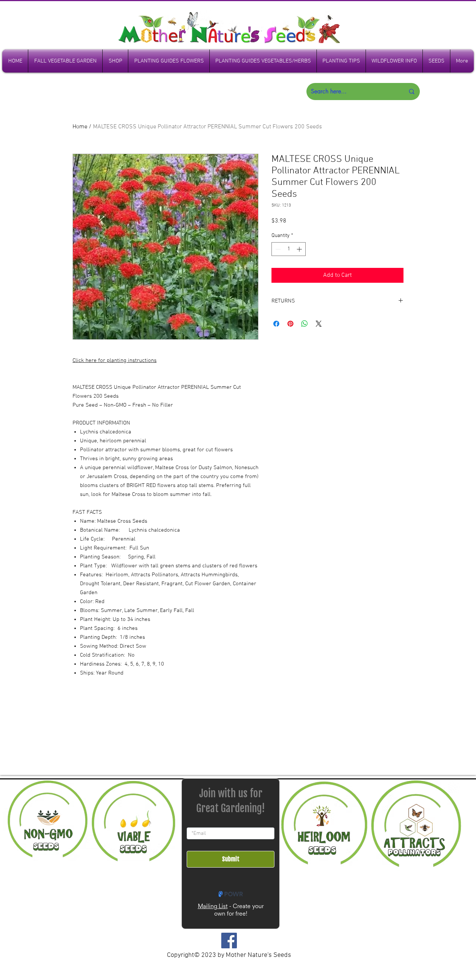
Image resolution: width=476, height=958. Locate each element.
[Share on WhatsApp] (304, 323)
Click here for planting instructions (115, 360)
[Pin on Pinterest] (290, 323)
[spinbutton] (288, 249)
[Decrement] (277, 249)
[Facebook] (229, 940)
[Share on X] (318, 323)
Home (80, 127)
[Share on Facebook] (276, 323)
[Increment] (300, 249)
